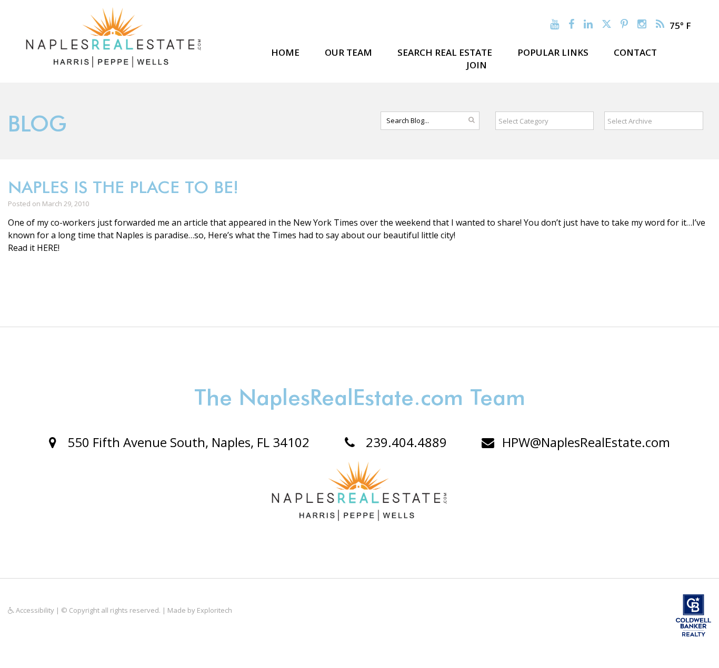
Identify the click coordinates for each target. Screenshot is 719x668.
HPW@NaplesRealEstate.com (586, 442)
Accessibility (34, 610)
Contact (635, 52)
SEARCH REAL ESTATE (444, 52)
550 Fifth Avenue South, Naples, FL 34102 (186, 442)
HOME (285, 52)
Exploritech (214, 610)
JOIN (476, 65)
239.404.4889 (405, 442)
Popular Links (552, 52)
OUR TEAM (348, 52)
